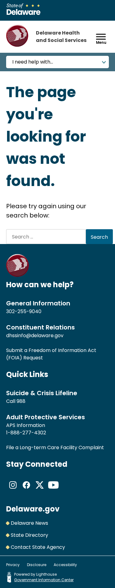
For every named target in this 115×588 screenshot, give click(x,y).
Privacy (13, 564)
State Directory (29, 535)
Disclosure (36, 564)
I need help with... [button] (32, 61)
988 (21, 401)
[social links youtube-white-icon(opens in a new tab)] (53, 490)
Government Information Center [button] (44, 579)
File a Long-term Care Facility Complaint (55, 447)
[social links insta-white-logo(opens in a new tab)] (13, 490)
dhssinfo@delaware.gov (34, 335)
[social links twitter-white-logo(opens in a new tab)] (40, 490)
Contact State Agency (38, 547)
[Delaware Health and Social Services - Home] (17, 275)
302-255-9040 (23, 311)
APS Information (25, 425)
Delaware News (29, 523)
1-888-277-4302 (26, 432)
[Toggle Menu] (101, 36)
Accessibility (65, 564)
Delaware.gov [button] (32, 509)
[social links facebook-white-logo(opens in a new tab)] (26, 490)
